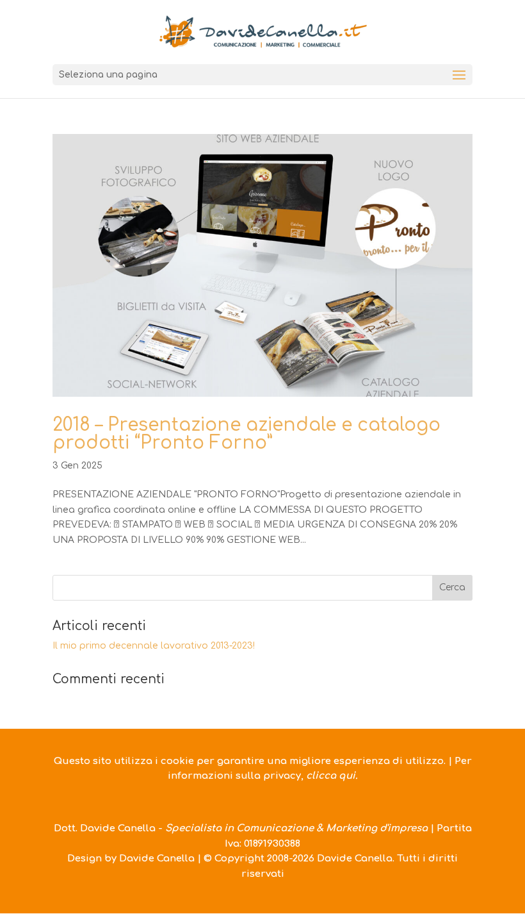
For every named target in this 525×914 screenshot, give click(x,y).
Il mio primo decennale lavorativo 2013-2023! (153, 646)
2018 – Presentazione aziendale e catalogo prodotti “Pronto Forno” (246, 434)
